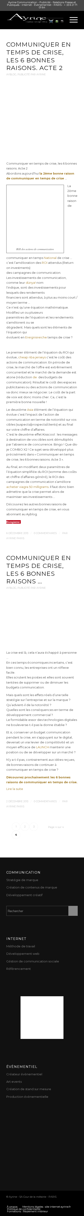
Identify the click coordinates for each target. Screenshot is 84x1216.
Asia (30, 409)
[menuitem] (12, 1207)
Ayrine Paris (15, 538)
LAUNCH (42, 747)
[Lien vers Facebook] (39, 1201)
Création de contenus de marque (31, 887)
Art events (14, 1081)
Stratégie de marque (22, 880)
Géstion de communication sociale (32, 961)
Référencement (18, 969)
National (50, 258)
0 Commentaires (45, 533)
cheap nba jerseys (32, 357)
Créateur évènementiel (24, 1074)
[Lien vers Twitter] (25, 1201)
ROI (45, 262)
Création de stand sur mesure (28, 1089)
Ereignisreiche (36, 337)
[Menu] (71, 20)
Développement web (22, 953)
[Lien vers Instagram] (53, 1201)
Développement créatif (24, 895)
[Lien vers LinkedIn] (60, 1201)
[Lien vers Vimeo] (67, 1201)
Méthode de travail (20, 946)
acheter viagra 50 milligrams (27, 487)
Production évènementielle (27, 1096)
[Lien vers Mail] (74, 1201)
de (35, 377)
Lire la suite (14, 789)
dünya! (31, 282)
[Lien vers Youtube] (32, 1201)
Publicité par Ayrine (32, 74)
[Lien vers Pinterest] (46, 1201)
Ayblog (11, 74)
